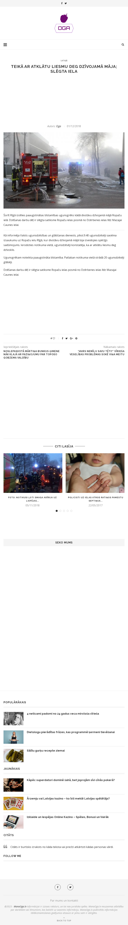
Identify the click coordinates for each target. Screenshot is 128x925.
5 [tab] (71, 511)
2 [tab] (60, 511)
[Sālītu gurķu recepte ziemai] (14, 755)
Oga (58, 126)
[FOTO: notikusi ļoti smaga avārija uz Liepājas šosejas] (32, 473)
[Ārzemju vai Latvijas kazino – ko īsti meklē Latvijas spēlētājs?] (14, 803)
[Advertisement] (64, 99)
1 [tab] (57, 511)
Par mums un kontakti (64, 900)
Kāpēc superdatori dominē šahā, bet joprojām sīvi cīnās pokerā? (71, 780)
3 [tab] (64, 511)
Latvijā (64, 60)
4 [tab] (68, 511)
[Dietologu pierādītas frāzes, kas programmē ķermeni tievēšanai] (14, 737)
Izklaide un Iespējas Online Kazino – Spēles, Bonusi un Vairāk (68, 817)
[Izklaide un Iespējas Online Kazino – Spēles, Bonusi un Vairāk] (14, 822)
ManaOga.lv (20, 906)
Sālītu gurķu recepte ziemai (46, 750)
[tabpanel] (32, 480)
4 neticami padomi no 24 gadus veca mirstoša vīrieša (63, 713)
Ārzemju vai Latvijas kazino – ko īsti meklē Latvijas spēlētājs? (68, 798)
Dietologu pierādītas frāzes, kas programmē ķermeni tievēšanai (71, 732)
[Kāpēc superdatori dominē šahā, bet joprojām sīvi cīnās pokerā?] (14, 785)
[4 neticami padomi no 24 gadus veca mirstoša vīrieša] (14, 718)
